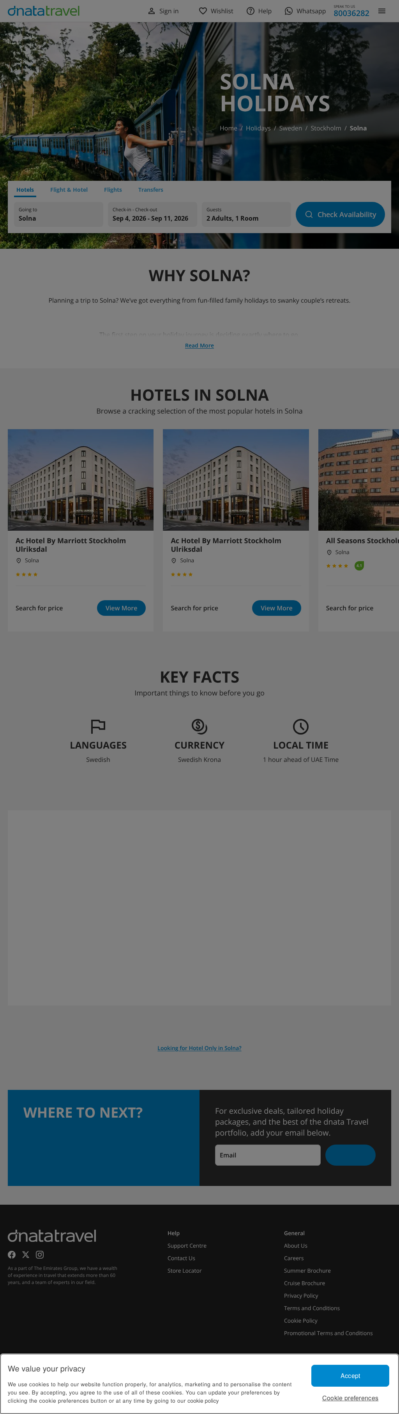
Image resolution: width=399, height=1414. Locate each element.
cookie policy (203, 1400)
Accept (350, 1375)
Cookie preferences (350, 1397)
